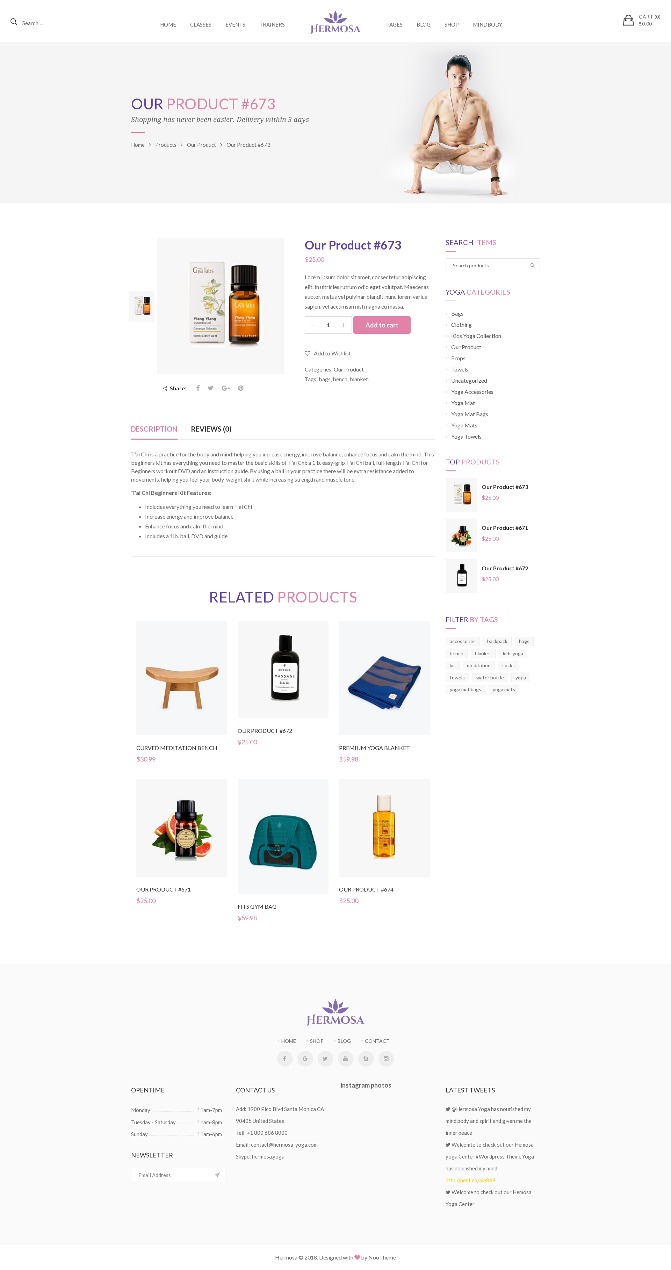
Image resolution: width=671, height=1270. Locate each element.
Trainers (272, 24)
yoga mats (504, 689)
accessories (463, 641)
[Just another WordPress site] (335, 21)
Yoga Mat (463, 402)
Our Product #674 (366, 889)
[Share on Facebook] (198, 388)
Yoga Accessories (472, 391)
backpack (497, 641)
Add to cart (382, 325)
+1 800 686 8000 (267, 1133)
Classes (200, 24)
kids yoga (513, 653)
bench (340, 379)
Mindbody (487, 24)
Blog (424, 24)
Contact (377, 1041)
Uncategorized (469, 380)
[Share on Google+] (226, 388)
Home (168, 24)
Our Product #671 (163, 889)
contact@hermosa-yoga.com (284, 1144)
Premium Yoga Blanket (374, 747)
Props (458, 358)
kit (452, 665)
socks (508, 665)
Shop (452, 24)
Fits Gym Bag (257, 906)
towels (457, 677)
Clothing (461, 324)
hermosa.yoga (268, 1156)
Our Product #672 (265, 730)
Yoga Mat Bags (469, 414)
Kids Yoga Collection (476, 335)
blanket (358, 379)
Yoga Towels (466, 436)
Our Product (349, 369)
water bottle (490, 677)
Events (235, 24)
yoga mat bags (465, 689)
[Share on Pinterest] (241, 388)
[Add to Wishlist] (182, 690)
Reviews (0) (211, 429)
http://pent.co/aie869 (471, 1180)
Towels (459, 369)
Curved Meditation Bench (176, 747)
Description (154, 429)
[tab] (154, 429)
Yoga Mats (464, 425)
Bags (457, 313)
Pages (394, 24)
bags (325, 379)
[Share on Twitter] (210, 388)
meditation (479, 665)
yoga (520, 677)
